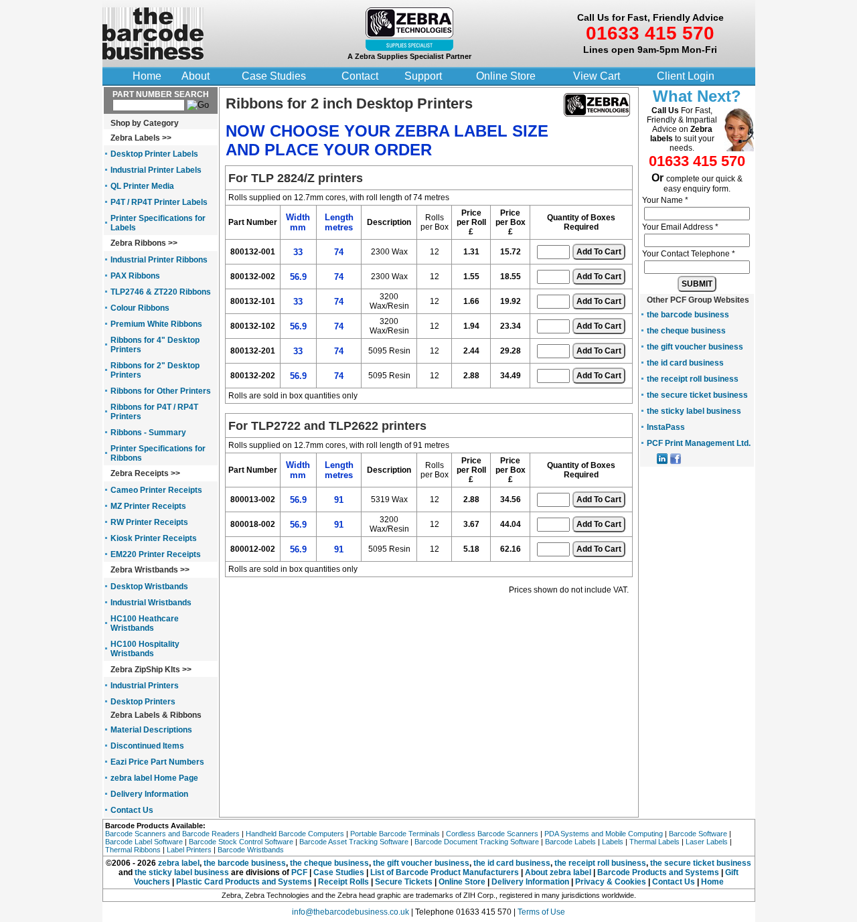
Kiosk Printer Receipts (153, 538)
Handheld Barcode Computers (295, 834)
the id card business (685, 363)
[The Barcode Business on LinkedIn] (662, 461)
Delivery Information (149, 794)
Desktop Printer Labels (154, 154)
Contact (359, 76)
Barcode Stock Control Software (241, 842)
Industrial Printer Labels (156, 170)
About (195, 76)
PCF (299, 872)
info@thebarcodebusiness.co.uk (350, 912)
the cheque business (686, 330)
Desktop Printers (142, 701)
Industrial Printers (144, 685)
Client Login (685, 76)
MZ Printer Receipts (148, 506)
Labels (612, 842)
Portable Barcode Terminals (395, 834)
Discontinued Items (147, 746)
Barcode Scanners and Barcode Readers (172, 834)
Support (423, 76)
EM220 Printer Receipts (155, 554)
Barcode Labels (570, 842)
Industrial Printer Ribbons (159, 259)
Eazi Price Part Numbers (157, 762)
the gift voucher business (695, 347)
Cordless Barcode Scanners (492, 834)
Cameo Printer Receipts (156, 490)
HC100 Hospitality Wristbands (144, 648)
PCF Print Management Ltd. (699, 443)
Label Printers (189, 850)
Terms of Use (541, 912)
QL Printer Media (142, 186)
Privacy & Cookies (610, 882)
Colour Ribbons (139, 308)
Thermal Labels (654, 842)
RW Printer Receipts (149, 522)
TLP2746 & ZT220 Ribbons (160, 292)
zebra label (179, 863)
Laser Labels (707, 842)
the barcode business (688, 314)
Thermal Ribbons (133, 850)
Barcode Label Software (144, 842)
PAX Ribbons (135, 276)
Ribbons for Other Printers (160, 391)
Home (147, 76)
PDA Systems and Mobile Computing (603, 834)
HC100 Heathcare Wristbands (144, 623)
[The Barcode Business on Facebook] (675, 461)
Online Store (506, 76)
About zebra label (559, 872)
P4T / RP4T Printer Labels (159, 202)
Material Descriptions (151, 730)
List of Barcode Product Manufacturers (444, 872)
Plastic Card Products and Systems (244, 882)
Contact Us (131, 810)
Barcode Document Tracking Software (476, 842)
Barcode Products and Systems (658, 872)
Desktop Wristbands (149, 586)
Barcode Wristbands (251, 850)
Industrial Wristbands (150, 602)
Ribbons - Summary (148, 432)
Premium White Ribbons (156, 324)
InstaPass (666, 427)
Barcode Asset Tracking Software (353, 842)
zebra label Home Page (154, 778)
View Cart (596, 76)
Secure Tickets (404, 882)
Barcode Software (698, 834)
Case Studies (274, 76)
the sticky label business (694, 411)
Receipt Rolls (343, 882)
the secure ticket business (697, 395)
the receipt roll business (692, 379)
